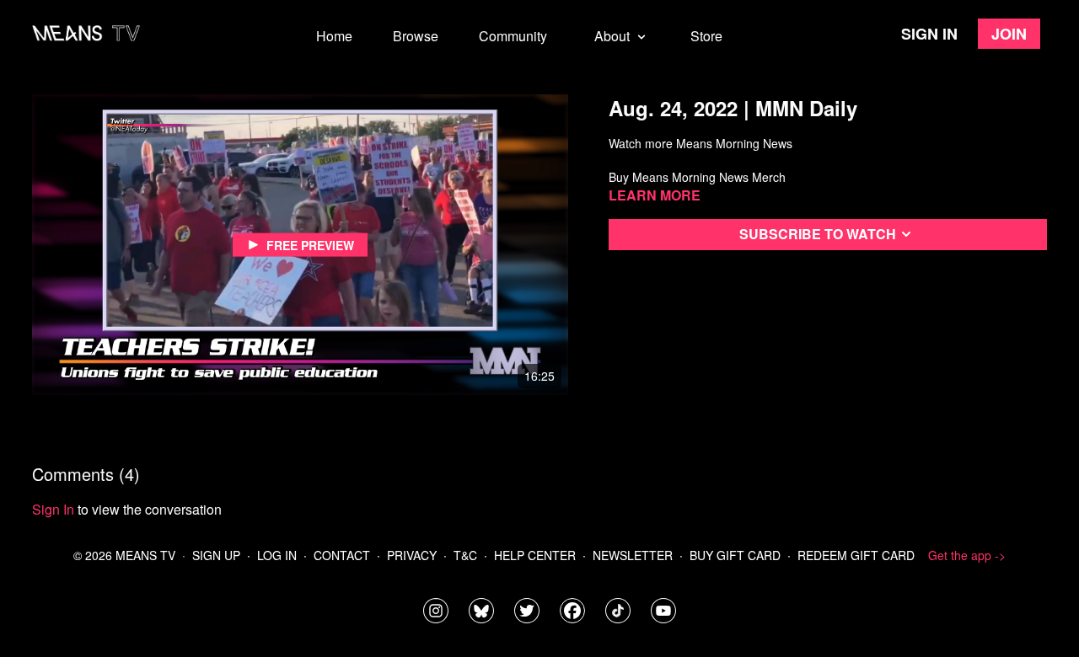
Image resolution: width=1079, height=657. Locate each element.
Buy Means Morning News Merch (697, 176)
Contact (342, 555)
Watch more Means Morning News (700, 143)
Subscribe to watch (817, 233)
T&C (465, 555)
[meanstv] (572, 610)
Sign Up (216, 555)
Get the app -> (967, 555)
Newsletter (633, 555)
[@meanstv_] (618, 610)
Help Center (535, 555)
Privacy (412, 555)
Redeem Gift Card (856, 555)
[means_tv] (435, 610)
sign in (53, 509)
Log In (277, 555)
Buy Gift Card (735, 555)
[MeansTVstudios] (481, 610)
